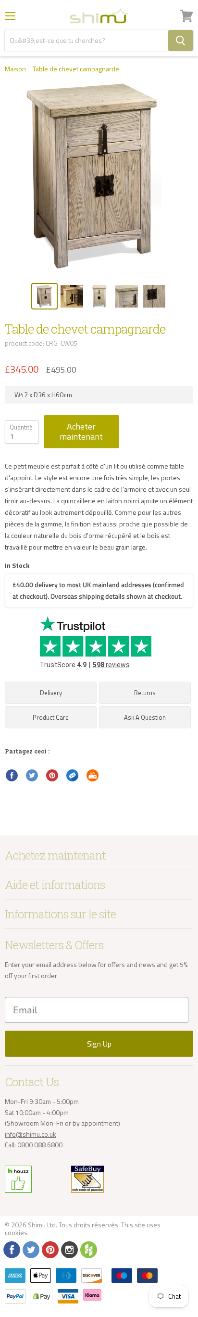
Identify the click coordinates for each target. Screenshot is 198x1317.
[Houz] (88, 1249)
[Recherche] (180, 40)
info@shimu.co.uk (30, 1134)
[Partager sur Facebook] (12, 775)
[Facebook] (11, 1249)
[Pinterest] (49, 1249)
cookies (16, 1232)
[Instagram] (68, 1249)
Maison (15, 69)
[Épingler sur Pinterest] (52, 775)
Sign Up (99, 1043)
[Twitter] (30, 1249)
